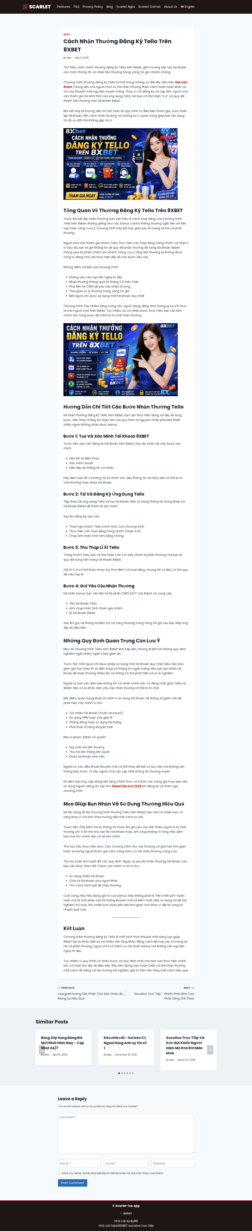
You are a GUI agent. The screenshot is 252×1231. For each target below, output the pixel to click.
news (66, 34)
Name (65, 1164)
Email (111, 1164)
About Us (170, 7)
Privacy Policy (93, 7)
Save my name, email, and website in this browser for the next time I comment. (113, 1173)
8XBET (123, 1226)
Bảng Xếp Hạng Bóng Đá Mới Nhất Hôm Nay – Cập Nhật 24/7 (62, 1042)
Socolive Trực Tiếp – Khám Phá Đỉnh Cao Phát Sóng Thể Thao (164, 993)
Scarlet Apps (125, 7)
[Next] (210, 1050)
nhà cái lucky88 (126, 1221)
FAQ (76, 7)
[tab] (119, 1073)
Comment (68, 1117)
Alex (69, 57)
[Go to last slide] (42, 1050)
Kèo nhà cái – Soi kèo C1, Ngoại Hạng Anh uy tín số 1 (125, 1042)
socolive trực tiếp (141, 1226)
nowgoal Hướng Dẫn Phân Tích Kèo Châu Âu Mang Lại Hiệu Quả (90, 993)
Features (63, 7)
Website (159, 1164)
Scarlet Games (149, 7)
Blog (109, 7)
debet (127, 1213)
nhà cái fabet (109, 1226)
